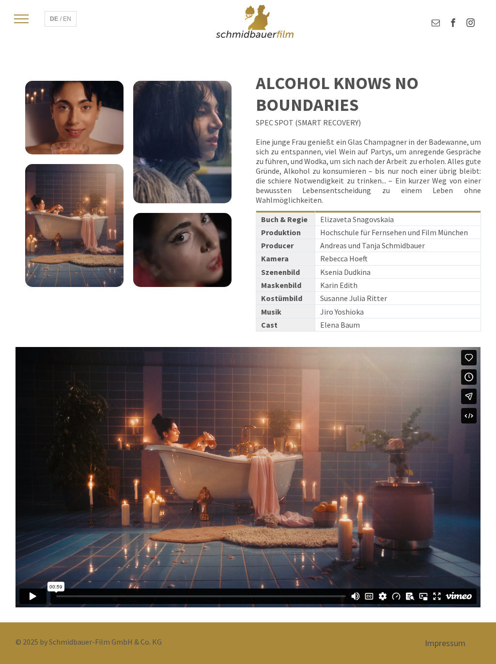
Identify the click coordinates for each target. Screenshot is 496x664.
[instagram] (471, 24)
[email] (436, 24)
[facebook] (453, 24)
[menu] (21, 18)
